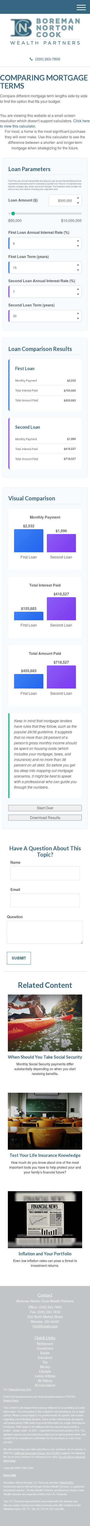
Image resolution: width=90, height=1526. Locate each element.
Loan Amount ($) (23, 200)
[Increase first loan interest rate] (78, 240)
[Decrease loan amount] (78, 202)
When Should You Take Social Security (45, 1057)
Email (15, 889)
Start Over (45, 808)
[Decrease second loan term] (78, 318)
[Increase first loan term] (78, 264)
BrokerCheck (10, 1400)
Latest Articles (45, 1376)
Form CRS (9, 1475)
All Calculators (45, 1385)
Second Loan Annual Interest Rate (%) (41, 280)
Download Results (45, 817)
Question (15, 916)
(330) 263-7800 (47, 59)
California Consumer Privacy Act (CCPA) (37, 1453)
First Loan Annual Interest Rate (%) (38, 232)
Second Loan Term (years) (31, 305)
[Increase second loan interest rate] (78, 288)
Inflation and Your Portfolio (45, 1253)
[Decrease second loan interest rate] (78, 294)
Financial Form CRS (20, 1389)
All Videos (45, 1380)
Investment (45, 1348)
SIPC (70, 1482)
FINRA (63, 1482)
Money (45, 1366)
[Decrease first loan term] (78, 270)
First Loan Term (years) (28, 256)
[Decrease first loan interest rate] (78, 246)
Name (15, 862)
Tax (45, 1362)
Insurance (45, 1357)
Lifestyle (45, 1371)
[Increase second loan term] (78, 313)
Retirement (45, 1343)
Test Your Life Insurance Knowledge (45, 1155)
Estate (45, 1353)
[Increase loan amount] (78, 197)
